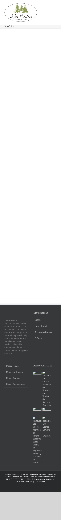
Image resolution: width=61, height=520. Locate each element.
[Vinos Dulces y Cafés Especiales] (46, 412)
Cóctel (37, 319)
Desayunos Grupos (43, 332)
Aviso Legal (25, 474)
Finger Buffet (40, 326)
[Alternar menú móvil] (55, 5)
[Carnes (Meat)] (46, 389)
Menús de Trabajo (14, 372)
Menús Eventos (13, 378)
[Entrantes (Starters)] (46, 427)
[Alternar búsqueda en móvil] (50, 5)
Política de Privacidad (38, 474)
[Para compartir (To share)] (37, 376)
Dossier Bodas (12, 366)
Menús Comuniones (15, 384)
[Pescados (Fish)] (37, 440)
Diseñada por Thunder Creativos (25, 477)
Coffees (38, 338)
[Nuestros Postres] (37, 412)
